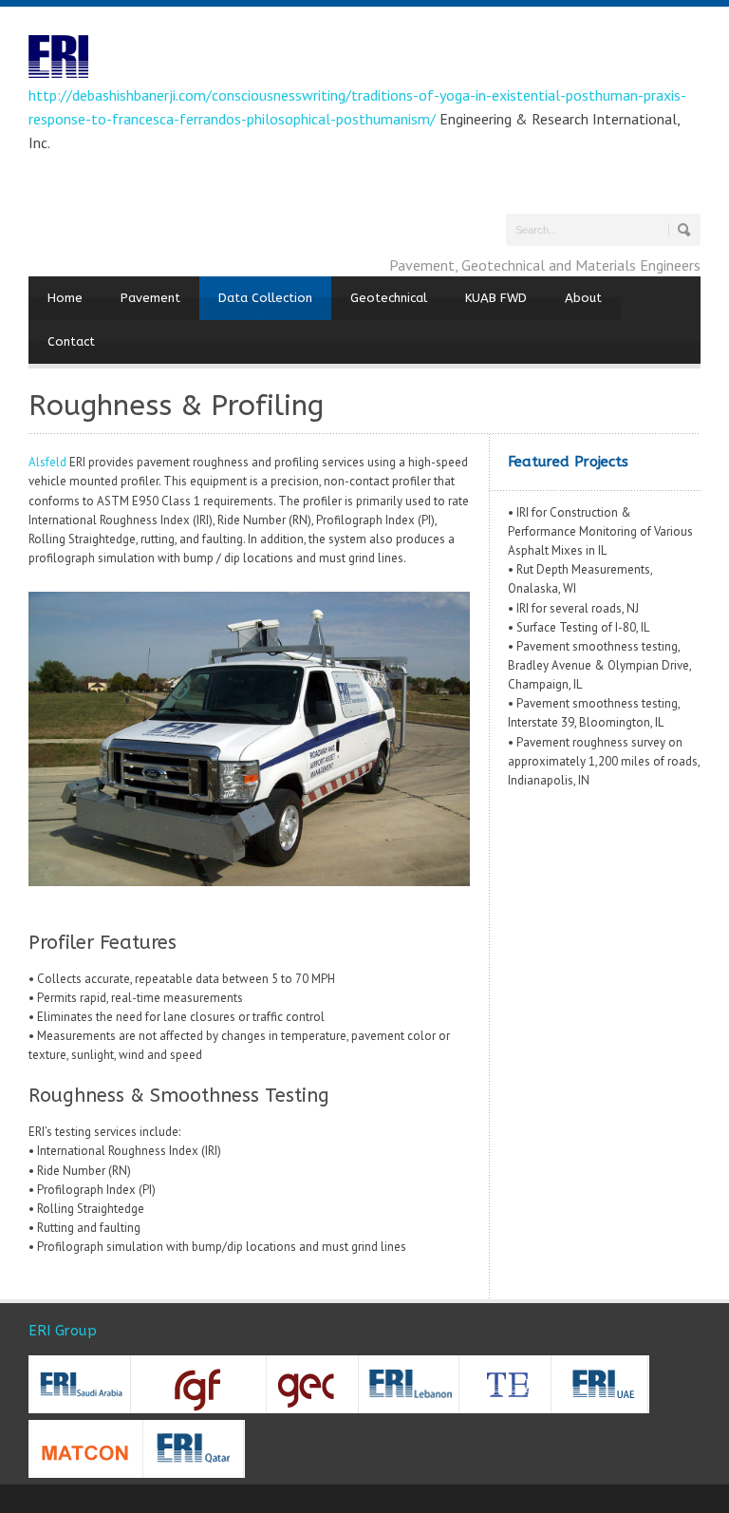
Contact (71, 341)
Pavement (150, 298)
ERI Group (62, 1330)
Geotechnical (388, 298)
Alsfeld (47, 462)
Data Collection (265, 298)
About (583, 298)
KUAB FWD (496, 298)
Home (65, 298)
